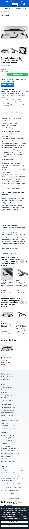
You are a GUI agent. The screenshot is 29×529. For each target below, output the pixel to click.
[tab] (5, 113)
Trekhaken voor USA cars (8, 407)
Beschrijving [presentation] (5, 113)
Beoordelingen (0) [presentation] (16, 114)
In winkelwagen (17, 74)
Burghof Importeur (6, 418)
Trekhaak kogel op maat (8, 426)
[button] (2, 4)
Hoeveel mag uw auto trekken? (9, 415)
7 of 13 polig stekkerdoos (8, 410)
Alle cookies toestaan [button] (14, 526)
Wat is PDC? (4, 423)
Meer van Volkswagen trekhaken (10, 254)
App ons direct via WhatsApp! (10, 232)
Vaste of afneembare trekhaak (9, 420)
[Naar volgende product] (26, 15)
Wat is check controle (7, 412)
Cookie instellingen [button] (14, 522)
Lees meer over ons (6, 481)
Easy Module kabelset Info (8, 428)
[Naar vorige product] (22, 15)
